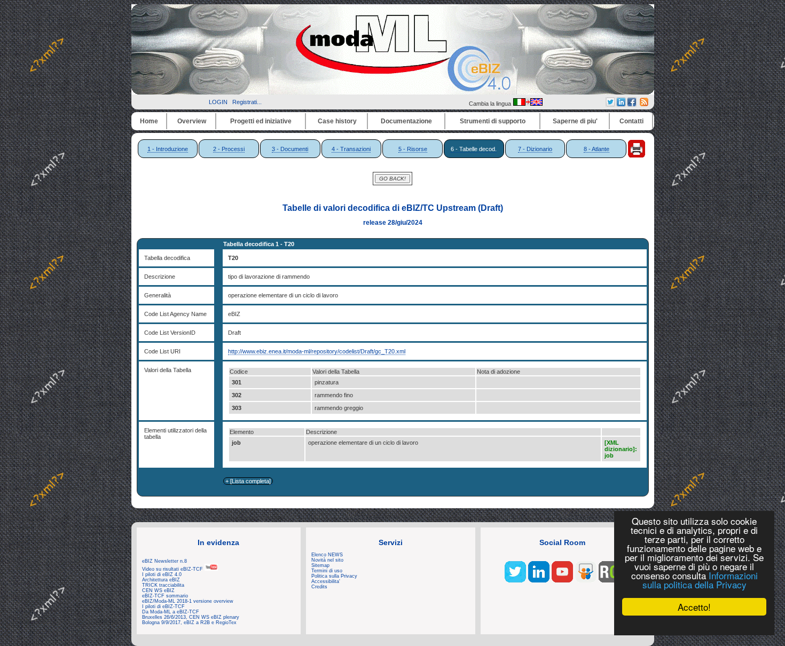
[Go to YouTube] (562, 580)
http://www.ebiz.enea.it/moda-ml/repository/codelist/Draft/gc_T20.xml (316, 351)
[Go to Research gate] (609, 580)
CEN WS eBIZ (158, 590)
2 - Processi (229, 149)
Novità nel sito (327, 560)
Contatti (631, 121)
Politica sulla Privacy (334, 576)
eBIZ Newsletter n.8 (164, 561)
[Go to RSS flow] (515, 580)
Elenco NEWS (327, 554)
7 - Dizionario (535, 149)
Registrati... (247, 102)
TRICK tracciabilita (163, 585)
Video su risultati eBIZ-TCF (173, 569)
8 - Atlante (596, 149)
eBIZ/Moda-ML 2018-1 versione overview (187, 601)
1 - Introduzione (167, 149)
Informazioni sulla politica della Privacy (700, 580)
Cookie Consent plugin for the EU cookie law (694, 625)
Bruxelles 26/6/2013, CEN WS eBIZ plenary (190, 617)
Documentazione (406, 121)
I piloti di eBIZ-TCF (163, 606)
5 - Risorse (412, 149)
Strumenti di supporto (492, 121)
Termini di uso (326, 570)
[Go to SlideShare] (585, 580)
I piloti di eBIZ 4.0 (162, 574)
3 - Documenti (290, 149)
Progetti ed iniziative (261, 121)
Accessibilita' (325, 581)
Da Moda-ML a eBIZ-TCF (170, 612)
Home (149, 121)
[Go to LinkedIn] (539, 580)
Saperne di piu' (575, 121)
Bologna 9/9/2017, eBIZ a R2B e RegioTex (189, 622)
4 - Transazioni (351, 149)
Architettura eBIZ (161, 579)
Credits (319, 586)
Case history (337, 121)
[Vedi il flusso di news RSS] (644, 104)
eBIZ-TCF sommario (165, 595)
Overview (191, 121)
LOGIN (218, 102)
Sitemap (320, 565)
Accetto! (694, 606)
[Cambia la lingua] (528, 103)
